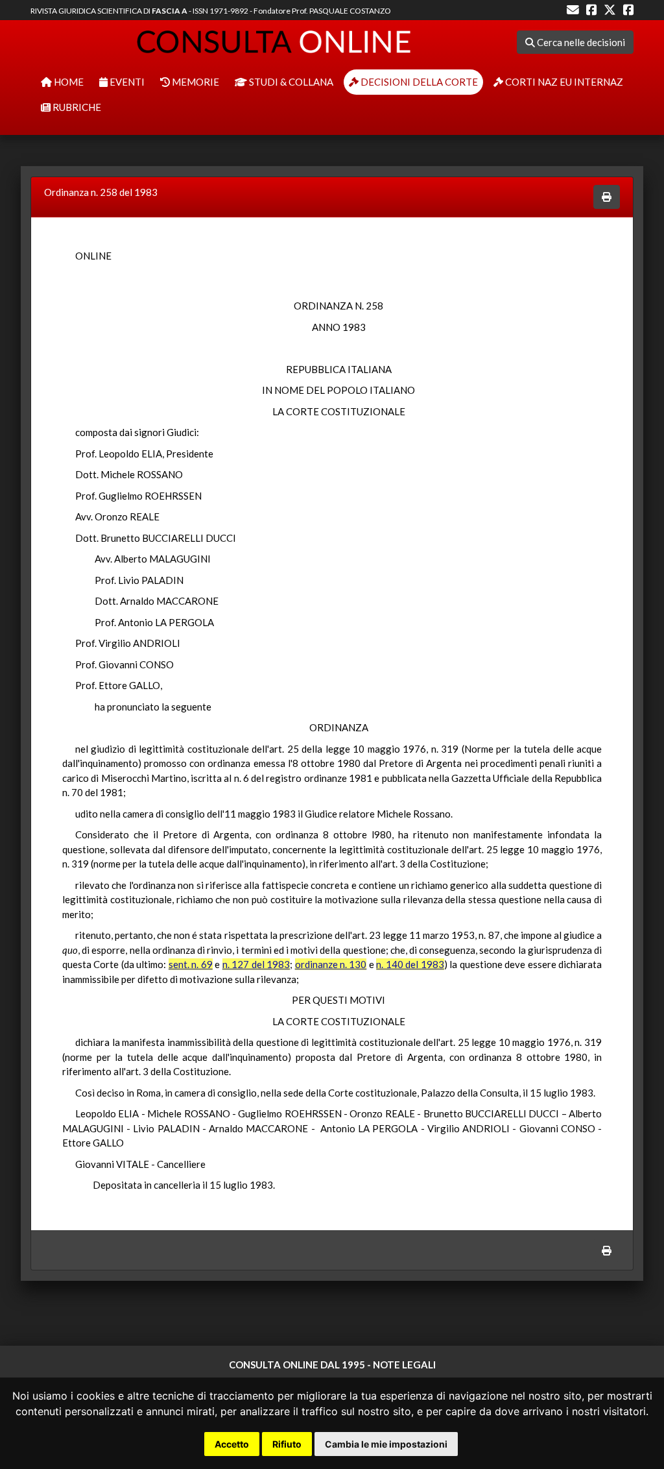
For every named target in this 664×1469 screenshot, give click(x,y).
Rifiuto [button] (287, 1444)
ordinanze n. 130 (331, 964)
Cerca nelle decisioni (580, 42)
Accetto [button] (232, 1444)
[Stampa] (606, 197)
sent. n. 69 (191, 964)
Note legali (404, 1364)
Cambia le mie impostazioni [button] (386, 1444)
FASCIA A (169, 11)
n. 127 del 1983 (256, 964)
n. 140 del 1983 (410, 964)
